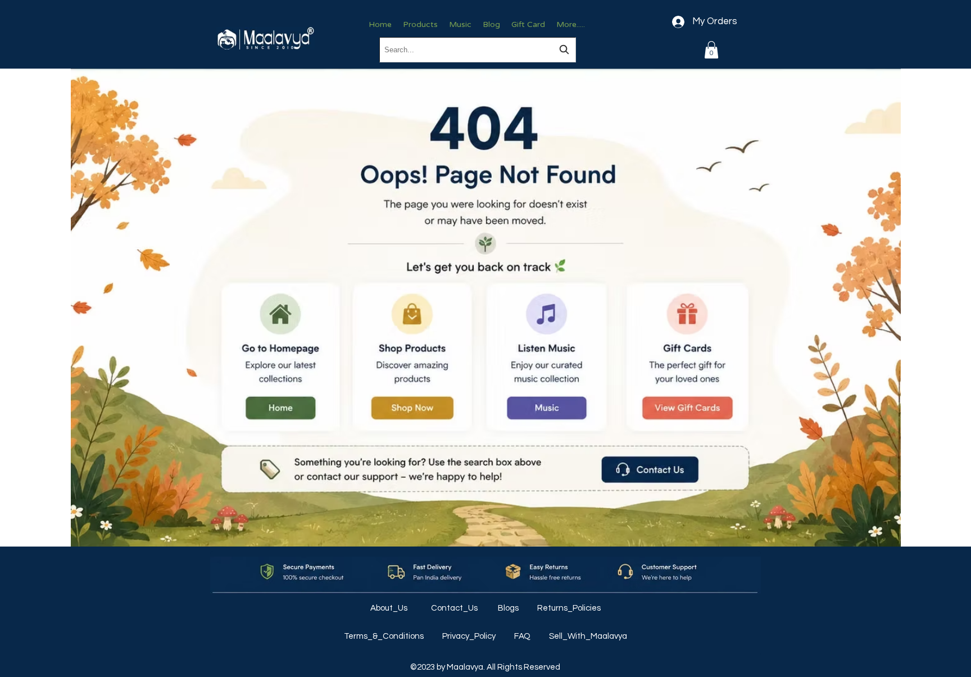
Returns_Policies (569, 608)
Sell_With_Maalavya (588, 636)
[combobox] (477, 49)
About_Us (389, 608)
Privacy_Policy (469, 636)
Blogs (509, 608)
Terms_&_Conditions (384, 636)
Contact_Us (455, 608)
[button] (711, 49)
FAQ (523, 636)
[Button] (280, 357)
